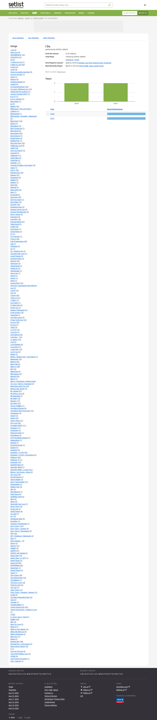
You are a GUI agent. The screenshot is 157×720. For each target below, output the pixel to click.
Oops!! (12, 416)
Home (12, 276)
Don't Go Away (15, 200)
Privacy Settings (51, 705)
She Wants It (15, 492)
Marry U (13, 367)
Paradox (13, 428)
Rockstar (13, 450)
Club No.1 (14, 163)
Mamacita (14, 359)
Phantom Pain (15, 433)
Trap (12, 600)
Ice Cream (14, 303)
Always (13, 79)
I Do (11, 293)
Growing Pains (16, 259)
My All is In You (16, 394)
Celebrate (14, 155)
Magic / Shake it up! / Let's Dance (22, 357)
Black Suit (14, 121)
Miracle (13, 376)
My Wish (13, 399)
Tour (33, 38)
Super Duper (15, 561)
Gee (11, 244)
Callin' (12, 148)
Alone (12, 77)
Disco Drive (14, 190)
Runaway (14, 462)
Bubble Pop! (15, 141)
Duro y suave (15, 214)
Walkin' (13, 619)
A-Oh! (12, 70)
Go (11, 249)
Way (12, 622)
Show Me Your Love (17, 504)
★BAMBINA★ (15, 55)
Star (12, 538)
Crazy (12, 168)
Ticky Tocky (14, 590)
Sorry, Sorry (14, 526)
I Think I (13, 300)
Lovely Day (14, 349)
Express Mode (15, 222)
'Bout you (14, 52)
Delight (13, 180)
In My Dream (15, 313)
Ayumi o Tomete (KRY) (18, 94)
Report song (61, 72)
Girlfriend (13, 246)
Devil (12, 185)
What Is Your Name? (18, 629)
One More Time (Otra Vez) (20, 411)
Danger (13, 175)
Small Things (15, 511)
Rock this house (16, 445)
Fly (11, 234)
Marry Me (14, 364)
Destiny (13, 182)
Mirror (12, 379)
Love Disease (15, 345)
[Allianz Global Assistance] (120, 700)
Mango (13, 362)
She (11, 489)
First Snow (14, 229)
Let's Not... (14, 337)
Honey (12, 278)
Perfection (14, 430)
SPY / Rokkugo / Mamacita (20, 536)
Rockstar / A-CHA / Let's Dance (22, 455)
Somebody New (16, 519)
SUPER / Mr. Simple (17, 553)
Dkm (12, 192)
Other (49, 38)
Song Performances (115, 109)
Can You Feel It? (16, 151)
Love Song (14, 347)
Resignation (15, 440)
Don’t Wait (14, 202)
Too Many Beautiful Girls (19, 597)
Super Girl (14, 563)
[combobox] (79, 4)
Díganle (13, 187)
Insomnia (14, 315)
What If (13, 627)
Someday (14, 521)
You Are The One (16, 651)
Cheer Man (14, 158)
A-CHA (12, 67)
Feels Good (14, 224)
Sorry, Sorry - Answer (18, 529)
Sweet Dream (15, 570)
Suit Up (13, 546)
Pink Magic (14, 435)
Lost (12, 342)
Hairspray (14, 264)
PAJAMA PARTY (16, 426)
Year (52, 109)
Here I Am (14, 273)
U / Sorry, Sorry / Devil (18, 617)
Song (18, 38)
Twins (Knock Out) (17, 607)
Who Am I (14, 637)
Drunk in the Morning (18, 212)
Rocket (13, 448)
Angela (13, 84)
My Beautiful (15, 396)
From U (13, 239)
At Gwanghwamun (17, 87)
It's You (13, 322)
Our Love (13, 423)
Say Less (13, 475)
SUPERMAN (15, 565)
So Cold (13, 514)
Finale (12, 227)
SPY (11, 534)
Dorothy (13, 205)
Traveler (13, 602)
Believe (13, 106)
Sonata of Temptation (18, 524)
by (72, 60)
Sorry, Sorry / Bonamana (19, 531)
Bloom (12, 124)
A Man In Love (15, 65)
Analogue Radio (16, 82)
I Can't (12, 291)
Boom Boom (15, 136)
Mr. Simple (14, 391)
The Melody (14, 580)
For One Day (15, 237)
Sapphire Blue (15, 465)
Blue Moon (14, 126)
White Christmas (16, 634)
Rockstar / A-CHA (17, 453)
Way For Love (15, 624)
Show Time (14, 507)
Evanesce (14, 217)
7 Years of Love (16, 62)
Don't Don (14, 197)
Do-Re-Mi (13, 195)
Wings (12, 639)
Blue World (14, 131)
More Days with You (18, 386)
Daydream (14, 178)
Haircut (13, 261)
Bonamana (14, 133)
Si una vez (14, 509)
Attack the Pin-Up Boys (19, 92)
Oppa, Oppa (15, 421)
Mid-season (14, 374)
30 (11, 60)
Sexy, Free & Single (17, 482)
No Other (13, 403)
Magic (12, 354)
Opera (12, 418)
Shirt (12, 499)
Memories (14, 372)
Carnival (13, 153)
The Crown (14, 575)
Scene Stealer (15, 480)
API (81, 696)
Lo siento (13, 340)
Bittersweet (14, 114)
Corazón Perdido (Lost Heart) (21, 165)
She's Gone (14, 494)
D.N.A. (12, 170)
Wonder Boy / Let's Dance (20, 644)
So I (11, 516)
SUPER (13, 551)
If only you (14, 308)
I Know (13, 295)
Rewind (13, 443)
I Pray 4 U (14, 298)
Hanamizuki (15, 266)
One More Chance (17, 408)
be (11, 104)
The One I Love (16, 583)
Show (12, 502)
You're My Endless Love (19, 654)
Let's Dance (14, 335)
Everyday (13, 219)
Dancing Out (15, 173)
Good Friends (15, 256)
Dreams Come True (17, 210)
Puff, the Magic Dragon (19, 438)
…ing (12, 50)
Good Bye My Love (17, 254)
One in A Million (16, 406)
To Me (12, 595)
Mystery (13, 401)
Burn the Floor (15, 143)
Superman (14, 568)
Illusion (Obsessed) (17, 310)
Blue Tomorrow (16, 128)
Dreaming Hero (16, 207)
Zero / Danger (15, 661)
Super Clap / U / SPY (18, 558)
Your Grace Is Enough (18, 659)
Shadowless (15, 484)
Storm (12, 543)
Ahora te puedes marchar (20, 72)
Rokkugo (13, 457)
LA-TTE (13, 330)
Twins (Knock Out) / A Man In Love (23, 610)
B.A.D (12, 97)
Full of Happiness (17, 241)
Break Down (15, 138)
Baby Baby (14, 101)
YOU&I (12, 656)
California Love (16, 146)
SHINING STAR (16, 497)
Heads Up (14, 268)
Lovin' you (14, 352)
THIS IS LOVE (15, 585)
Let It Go (13, 332)
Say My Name (15, 477)
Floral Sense (15, 232)
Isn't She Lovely (16, 318)
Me (11, 369)
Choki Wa (14, 160)
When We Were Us (17, 632)
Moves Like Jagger (17, 389)
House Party (15, 283)
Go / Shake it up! (16, 251)
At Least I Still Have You (19, 89)
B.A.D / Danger (16, 99)
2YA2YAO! (14, 57)
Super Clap (14, 556)
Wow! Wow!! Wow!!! (18, 646)
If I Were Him (15, 305)
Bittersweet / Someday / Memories (23, 116)
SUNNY (13, 548)
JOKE (12, 327)
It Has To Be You (16, 320)
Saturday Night (16, 467)
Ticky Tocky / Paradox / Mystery (22, 592)
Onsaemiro (14, 413)
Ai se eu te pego (16, 74)
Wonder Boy (15, 642)
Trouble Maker (15, 605)
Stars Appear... (16, 541)
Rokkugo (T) (15, 460)
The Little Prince (16, 578)
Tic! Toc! (13, 588)
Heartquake (14, 271)
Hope (12, 281)
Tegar (12, 573)
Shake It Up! (15, 487)
